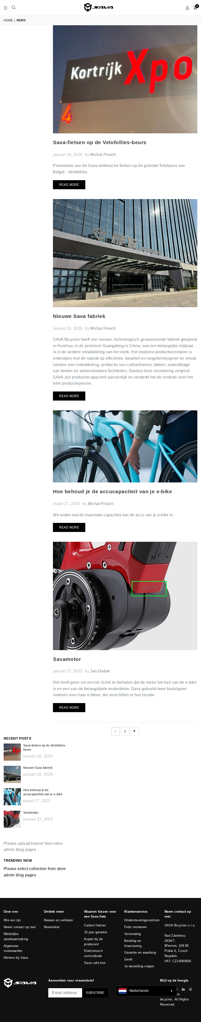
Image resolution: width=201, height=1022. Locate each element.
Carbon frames (95, 925)
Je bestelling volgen (139, 966)
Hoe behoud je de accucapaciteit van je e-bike (112, 491)
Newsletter (52, 927)
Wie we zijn (12, 920)
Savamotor (67, 659)
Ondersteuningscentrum (142, 920)
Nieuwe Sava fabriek (79, 316)
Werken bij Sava (16, 957)
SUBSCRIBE (95, 993)
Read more (69, 185)
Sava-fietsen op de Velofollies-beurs (99, 142)
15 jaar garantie (95, 932)
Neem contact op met (20, 927)
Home (8, 20)
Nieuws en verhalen (58, 920)
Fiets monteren (135, 927)
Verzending (132, 934)
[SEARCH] (14, 7)
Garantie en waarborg (140, 952)
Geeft (128, 959)
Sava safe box (95, 963)
